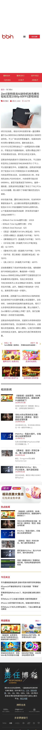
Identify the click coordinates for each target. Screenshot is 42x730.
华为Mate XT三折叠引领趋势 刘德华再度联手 (19, 598)
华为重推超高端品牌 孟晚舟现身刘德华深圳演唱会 (21, 582)
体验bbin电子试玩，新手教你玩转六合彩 (31, 636)
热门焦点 (9, 89)
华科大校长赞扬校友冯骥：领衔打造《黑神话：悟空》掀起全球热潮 (27, 417)
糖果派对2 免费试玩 (11, 361)
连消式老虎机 (31, 361)
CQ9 (27, 690)
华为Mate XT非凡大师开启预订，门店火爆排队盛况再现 (21, 608)
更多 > (37, 620)
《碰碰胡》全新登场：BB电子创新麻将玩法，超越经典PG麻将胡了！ (27, 398)
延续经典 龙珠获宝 (31, 378)
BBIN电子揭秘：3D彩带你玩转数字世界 (31, 654)
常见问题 (23, 698)
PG (23, 690)
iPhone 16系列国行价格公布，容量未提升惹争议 (20, 603)
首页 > (3, 89)
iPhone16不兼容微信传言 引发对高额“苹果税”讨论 (20, 587)
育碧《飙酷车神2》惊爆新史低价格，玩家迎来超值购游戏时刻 (29, 562)
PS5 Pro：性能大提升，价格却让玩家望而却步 (28, 435)
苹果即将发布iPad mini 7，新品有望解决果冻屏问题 (20, 593)
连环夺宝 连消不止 (11, 378)
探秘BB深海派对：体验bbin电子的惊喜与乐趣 (10, 654)
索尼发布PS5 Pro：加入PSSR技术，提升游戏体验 (27, 468)
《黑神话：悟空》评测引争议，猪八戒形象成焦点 (27, 451)
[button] (24, 36)
